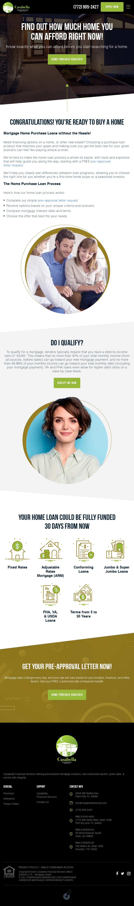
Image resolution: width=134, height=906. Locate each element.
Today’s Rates (11, 804)
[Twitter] (122, 874)
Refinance (9, 799)
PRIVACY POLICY (28, 867)
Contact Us (43, 802)
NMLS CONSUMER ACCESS (57, 867)
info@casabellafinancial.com (91, 803)
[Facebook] (117, 874)
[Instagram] (129, 874)
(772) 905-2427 (86, 7)
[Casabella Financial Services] (16, 7)
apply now (112, 7)
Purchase (8, 793)
